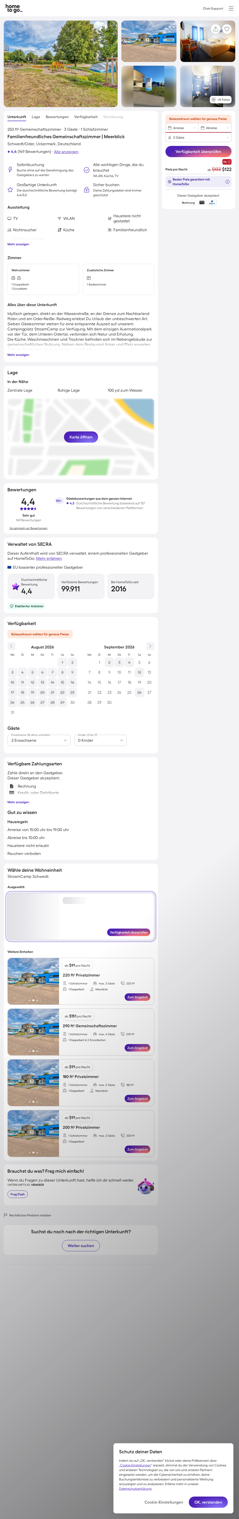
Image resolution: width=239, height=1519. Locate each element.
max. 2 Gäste (107, 983)
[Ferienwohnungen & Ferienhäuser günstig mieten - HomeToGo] (14, 8)
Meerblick (101, 989)
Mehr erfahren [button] (49, 558)
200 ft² (130, 1135)
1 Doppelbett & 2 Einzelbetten (87, 1040)
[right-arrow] (55, 981)
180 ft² (130, 1084)
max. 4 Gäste (107, 1034)
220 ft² (130, 983)
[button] (231, 8)
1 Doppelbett (76, 989)
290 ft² (130, 1034)
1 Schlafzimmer (78, 983)
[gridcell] (62, 662)
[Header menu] (231, 8)
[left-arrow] (11, 981)
